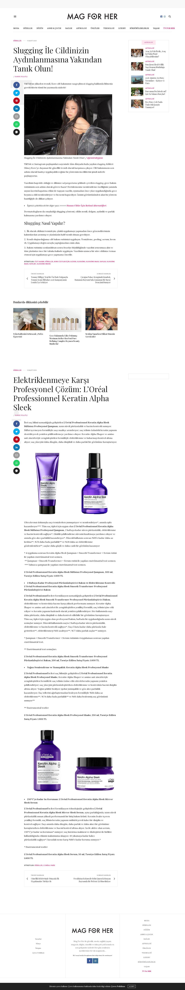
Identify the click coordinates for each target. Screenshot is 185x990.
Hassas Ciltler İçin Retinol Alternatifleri (86, 205)
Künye (38, 944)
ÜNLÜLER (95, 28)
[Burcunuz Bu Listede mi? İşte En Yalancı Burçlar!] (138, 91)
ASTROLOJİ (81, 28)
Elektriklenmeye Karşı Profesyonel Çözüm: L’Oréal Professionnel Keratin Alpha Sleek (61, 393)
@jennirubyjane (95, 157)
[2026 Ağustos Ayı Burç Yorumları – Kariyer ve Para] (138, 79)
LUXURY (122, 28)
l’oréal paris (49, 865)
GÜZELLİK (28, 28)
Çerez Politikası (38, 953)
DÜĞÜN (40, 28)
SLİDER (73, 261)
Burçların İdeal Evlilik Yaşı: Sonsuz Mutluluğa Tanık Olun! (155, 67)
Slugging (81, 261)
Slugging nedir (44, 264)
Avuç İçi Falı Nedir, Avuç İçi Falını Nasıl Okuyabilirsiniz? (155, 54)
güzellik (49, 261)
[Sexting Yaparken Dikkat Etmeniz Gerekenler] (101, 319)
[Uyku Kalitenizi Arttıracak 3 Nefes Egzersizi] (29, 319)
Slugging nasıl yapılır (96, 261)
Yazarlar (38, 939)
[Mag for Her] (92, 16)
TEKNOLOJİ (108, 28)
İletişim (38, 948)
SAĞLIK (68, 28)
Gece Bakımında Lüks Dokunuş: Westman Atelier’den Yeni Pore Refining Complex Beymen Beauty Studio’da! (64, 339)
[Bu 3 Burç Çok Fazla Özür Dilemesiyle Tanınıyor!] (138, 104)
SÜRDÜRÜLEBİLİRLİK (139, 28)
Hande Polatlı (21, 76)
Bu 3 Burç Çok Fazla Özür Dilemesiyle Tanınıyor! (153, 105)
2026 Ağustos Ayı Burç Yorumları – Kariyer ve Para (155, 81)
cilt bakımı (39, 261)
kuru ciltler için (61, 261)
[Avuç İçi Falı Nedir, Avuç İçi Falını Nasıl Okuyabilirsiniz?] (138, 53)
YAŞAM (156, 28)
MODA (16, 28)
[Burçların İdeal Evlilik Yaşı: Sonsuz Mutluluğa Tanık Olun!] (138, 66)
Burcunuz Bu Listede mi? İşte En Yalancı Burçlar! (155, 92)
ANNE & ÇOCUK (54, 28)
